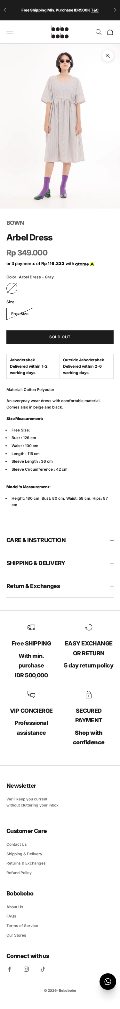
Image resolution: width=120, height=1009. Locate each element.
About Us (14, 906)
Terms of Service (22, 925)
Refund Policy (19, 872)
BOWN (15, 222)
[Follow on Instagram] (26, 969)
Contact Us (16, 844)
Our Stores (16, 935)
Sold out (60, 337)
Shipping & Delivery (24, 853)
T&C (95, 10)
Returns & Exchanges (26, 863)
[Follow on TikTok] (43, 969)
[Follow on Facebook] (9, 969)
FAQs (11, 916)
